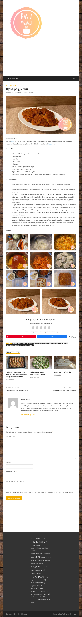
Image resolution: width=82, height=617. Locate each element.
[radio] (33, 327)
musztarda (34, 573)
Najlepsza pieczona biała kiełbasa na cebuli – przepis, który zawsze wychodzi (16, 374)
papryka (33, 586)
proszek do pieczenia (39, 591)
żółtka (32, 602)
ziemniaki (43, 597)
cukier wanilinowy (36, 548)
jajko (43, 557)
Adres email (11, 472)
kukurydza (39, 560)
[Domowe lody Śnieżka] (65, 363)
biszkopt (33, 538)
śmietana (34, 600)
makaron (33, 563)
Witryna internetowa (15, 481)
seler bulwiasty (28, 345)
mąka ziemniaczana (37, 580)
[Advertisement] (41, 61)
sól (48, 594)
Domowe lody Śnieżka (62, 372)
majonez (46, 560)
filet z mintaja (23, 343)
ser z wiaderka (35, 594)
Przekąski (9, 85)
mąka (39, 573)
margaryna (36, 566)
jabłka (32, 557)
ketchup (33, 560)
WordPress (64, 614)
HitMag (73, 614)
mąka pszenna (33, 343)
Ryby (14, 85)
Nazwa (9, 463)
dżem (45, 550)
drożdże (40, 551)
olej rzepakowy (54, 343)
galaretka (33, 553)
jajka (38, 556)
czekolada (45, 548)
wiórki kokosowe (35, 597)
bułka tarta (44, 539)
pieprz (39, 586)
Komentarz (11, 436)
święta (50, 144)
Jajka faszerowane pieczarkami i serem (37, 373)
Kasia (20, 92)
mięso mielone (35, 570)
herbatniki (46, 553)
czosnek (34, 550)
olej (44, 580)
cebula (14, 343)
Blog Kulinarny (22, 614)
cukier (43, 542)
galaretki (39, 553)
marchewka (43, 343)
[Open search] (74, 78)
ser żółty (43, 594)
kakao (48, 557)
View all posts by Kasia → (29, 415)
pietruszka (64, 343)
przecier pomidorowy (14, 345)
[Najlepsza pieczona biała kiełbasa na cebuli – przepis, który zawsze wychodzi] (17, 363)
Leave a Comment (28, 92)
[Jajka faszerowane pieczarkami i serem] (41, 363)
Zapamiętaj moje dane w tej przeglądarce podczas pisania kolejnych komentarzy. (39, 493)
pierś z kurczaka (37, 588)
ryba (12, 141)
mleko (43, 570)
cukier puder (35, 545)
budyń (38, 539)
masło (45, 566)
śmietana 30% (44, 599)
